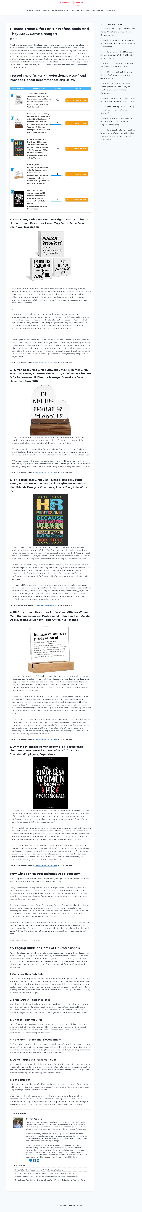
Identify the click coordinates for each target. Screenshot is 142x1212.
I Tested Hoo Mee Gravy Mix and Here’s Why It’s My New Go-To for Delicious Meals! (44, 1173)
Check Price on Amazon (76, 100)
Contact (111, 10)
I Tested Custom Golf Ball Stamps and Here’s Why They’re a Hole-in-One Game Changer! (117, 75)
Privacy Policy (98, 10)
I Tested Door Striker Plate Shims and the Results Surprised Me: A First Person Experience (46, 1177)
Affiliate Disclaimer (81, 10)
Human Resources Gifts (28, 369)
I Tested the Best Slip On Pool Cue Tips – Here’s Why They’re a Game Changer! (117, 110)
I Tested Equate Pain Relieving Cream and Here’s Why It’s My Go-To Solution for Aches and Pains (49, 1180)
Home (30, 10)
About (38, 10)
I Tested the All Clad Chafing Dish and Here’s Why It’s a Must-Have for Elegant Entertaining (117, 121)
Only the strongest (25, 746)
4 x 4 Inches (70, 619)
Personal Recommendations (56, 10)
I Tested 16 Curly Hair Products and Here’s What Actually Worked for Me (40, 1170)
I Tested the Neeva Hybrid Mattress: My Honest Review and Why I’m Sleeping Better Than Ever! (117, 55)
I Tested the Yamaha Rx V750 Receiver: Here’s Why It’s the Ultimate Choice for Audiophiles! (117, 43)
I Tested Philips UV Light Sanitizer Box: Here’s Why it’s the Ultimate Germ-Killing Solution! (117, 32)
